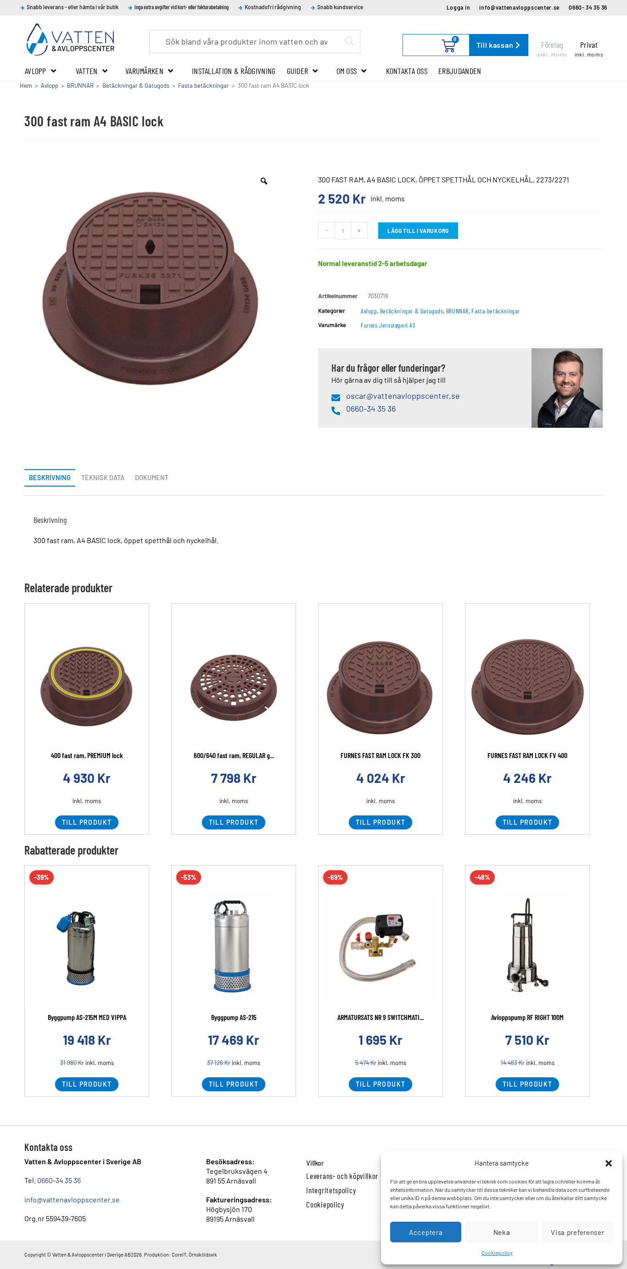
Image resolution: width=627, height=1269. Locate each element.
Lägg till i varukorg (418, 230)
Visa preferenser (577, 1232)
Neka (501, 1232)
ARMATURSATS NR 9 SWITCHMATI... (380, 1017)
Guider (297, 71)
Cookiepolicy (497, 1252)
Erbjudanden (459, 71)
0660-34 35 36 (59, 1180)
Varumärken (144, 71)
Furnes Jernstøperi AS (388, 325)
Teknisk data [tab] (102, 478)
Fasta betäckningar (203, 85)
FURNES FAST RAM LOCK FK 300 (380, 755)
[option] (152, 293)
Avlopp (35, 71)
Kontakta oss (407, 71)
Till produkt (87, 822)
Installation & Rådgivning (234, 71)
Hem (26, 85)
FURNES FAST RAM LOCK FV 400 (527, 755)
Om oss (346, 71)
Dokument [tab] (151, 478)
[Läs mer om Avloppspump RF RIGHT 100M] (527, 948)
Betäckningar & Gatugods (135, 85)
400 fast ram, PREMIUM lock (87, 755)
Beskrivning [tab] (50, 478)
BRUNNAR (80, 85)
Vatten (87, 71)
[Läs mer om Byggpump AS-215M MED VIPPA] (86, 948)
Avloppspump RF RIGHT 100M (527, 1017)
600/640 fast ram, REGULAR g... (234, 755)
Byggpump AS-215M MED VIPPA (87, 1017)
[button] (608, 1163)
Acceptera (425, 1232)
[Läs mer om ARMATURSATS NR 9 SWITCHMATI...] (380, 948)
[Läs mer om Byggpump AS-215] (233, 948)
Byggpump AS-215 (234, 1017)
